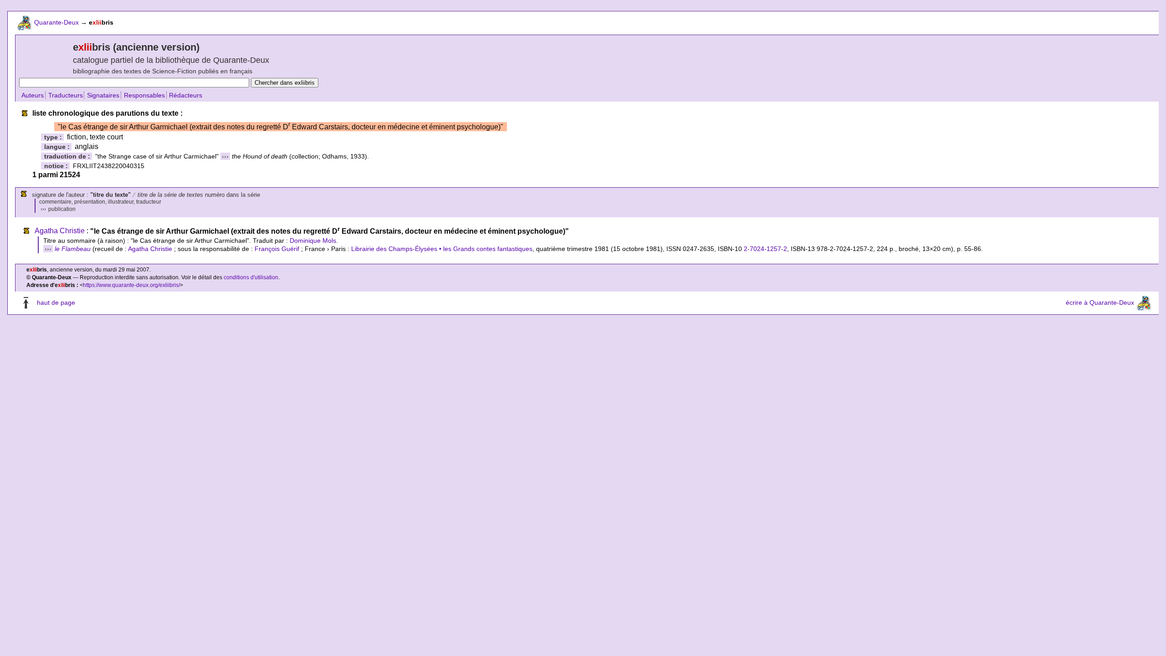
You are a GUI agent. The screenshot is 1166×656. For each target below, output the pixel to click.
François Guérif (277, 248)
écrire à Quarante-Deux (1100, 302)
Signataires (103, 95)
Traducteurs (65, 95)
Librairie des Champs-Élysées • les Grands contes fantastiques (441, 248)
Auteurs (32, 95)
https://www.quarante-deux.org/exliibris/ (131, 285)
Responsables (144, 95)
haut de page (56, 302)
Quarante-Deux (56, 22)
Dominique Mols (313, 240)
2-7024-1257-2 (765, 248)
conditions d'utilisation (251, 277)
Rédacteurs (185, 95)
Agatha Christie (60, 231)
